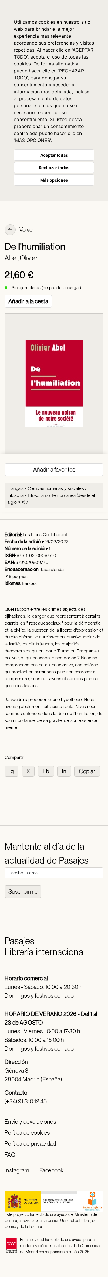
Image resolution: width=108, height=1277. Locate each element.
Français (15, 488)
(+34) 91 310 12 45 (26, 1101)
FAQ (10, 1154)
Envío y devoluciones (30, 1121)
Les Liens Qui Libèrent (45, 534)
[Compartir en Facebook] (47, 771)
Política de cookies (27, 1132)
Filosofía (15, 495)
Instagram (17, 1170)
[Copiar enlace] (88, 771)
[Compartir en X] (30, 771)
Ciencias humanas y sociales (56, 488)
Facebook (51, 1170)
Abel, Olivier (21, 258)
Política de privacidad (30, 1143)
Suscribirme (23, 891)
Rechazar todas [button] (54, 167)
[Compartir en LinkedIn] (65, 771)
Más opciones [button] (54, 180)
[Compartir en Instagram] (13, 771)
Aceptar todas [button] (54, 155)
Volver (26, 229)
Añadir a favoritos (54, 469)
